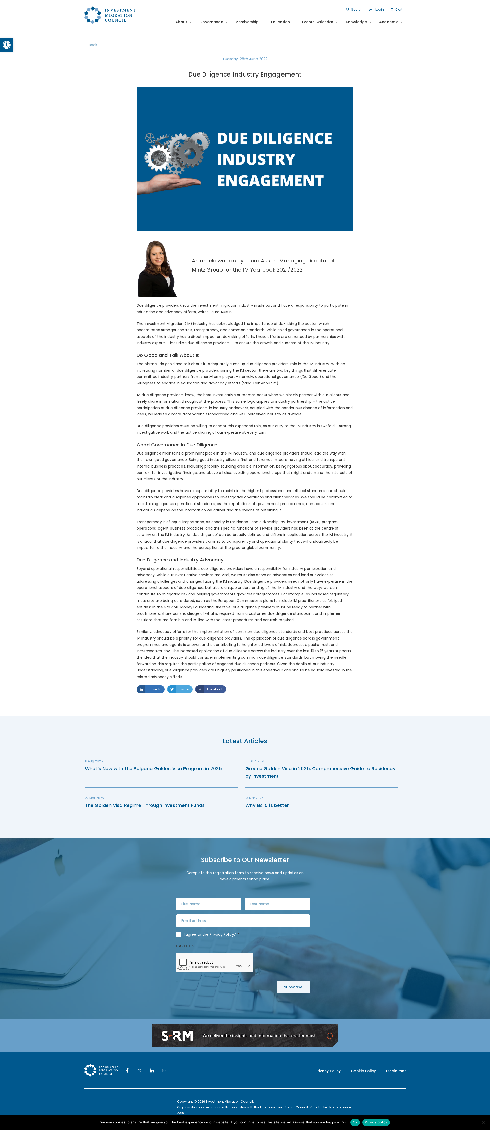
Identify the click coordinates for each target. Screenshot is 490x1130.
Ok (355, 1122)
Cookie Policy (363, 1070)
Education (280, 21)
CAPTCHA (185, 946)
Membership (247, 21)
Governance (211, 21)
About (181, 21)
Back (93, 44)
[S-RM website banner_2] (245, 1035)
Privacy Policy (222, 934)
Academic (388, 21)
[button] (6, 45)
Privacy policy (376, 1122)
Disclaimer (396, 1070)
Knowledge (356, 21)
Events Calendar (317, 21)
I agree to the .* (212, 934)
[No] (483, 1122)
